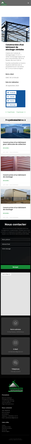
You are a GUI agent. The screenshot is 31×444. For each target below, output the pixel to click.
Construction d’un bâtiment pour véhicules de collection (14, 143)
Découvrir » (6, 148)
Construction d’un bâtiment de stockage (14, 176)
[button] (3, 29)
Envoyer (15, 267)
